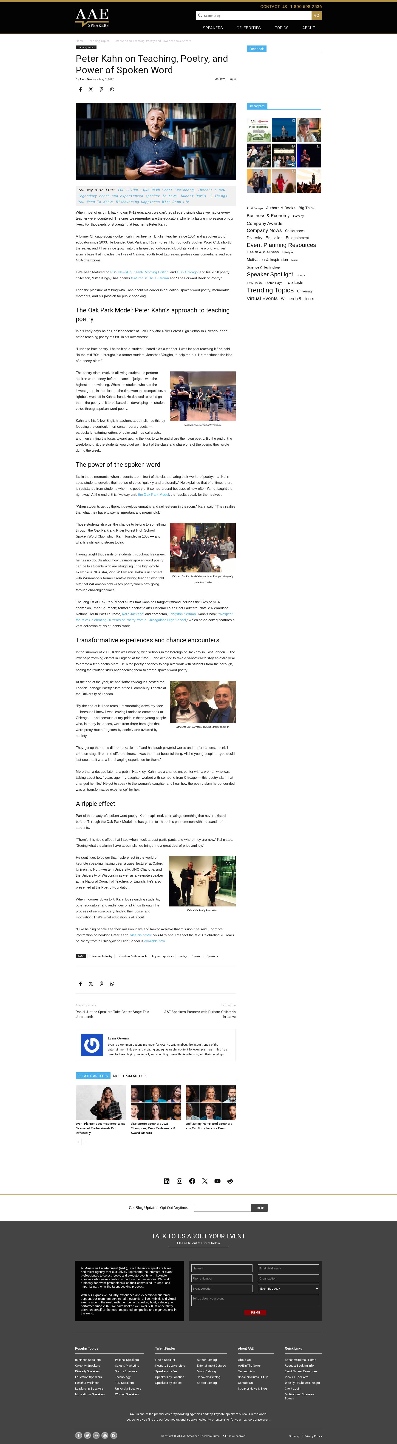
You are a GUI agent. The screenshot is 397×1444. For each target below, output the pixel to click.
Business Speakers (88, 1360)
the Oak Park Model (153, 494)
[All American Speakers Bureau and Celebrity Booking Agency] (92, 17)
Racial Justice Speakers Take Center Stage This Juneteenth (112, 1014)
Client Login (293, 1388)
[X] (91, 89)
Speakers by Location (169, 1377)
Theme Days (273, 283)
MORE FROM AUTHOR (129, 1076)
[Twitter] (87, 1438)
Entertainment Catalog (211, 1365)
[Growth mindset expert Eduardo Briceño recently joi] (284, 130)
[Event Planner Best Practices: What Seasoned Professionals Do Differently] (101, 1102)
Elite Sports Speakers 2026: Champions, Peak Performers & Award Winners (153, 1128)
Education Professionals (132, 956)
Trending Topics (98, 41)
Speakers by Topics (168, 1383)
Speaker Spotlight (270, 274)
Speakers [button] (213, 27)
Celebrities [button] (249, 27)
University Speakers (128, 1388)
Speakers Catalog (209, 1377)
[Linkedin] (96, 1438)
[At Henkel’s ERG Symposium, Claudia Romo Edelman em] (284, 181)
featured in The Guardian (150, 278)
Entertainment (297, 238)
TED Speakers (124, 1383)
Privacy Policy (313, 1436)
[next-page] (86, 1142)
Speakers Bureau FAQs (253, 1377)
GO (316, 15)
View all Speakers (296, 1377)
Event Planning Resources (281, 245)
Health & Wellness (263, 252)
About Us (244, 1360)
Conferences (295, 231)
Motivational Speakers (90, 1394)
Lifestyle (287, 252)
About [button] (308, 27)
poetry (183, 956)
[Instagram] (113, 1438)
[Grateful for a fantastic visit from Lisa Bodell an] (309, 130)
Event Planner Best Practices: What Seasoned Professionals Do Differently (100, 1128)
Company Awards (264, 223)
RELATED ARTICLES (93, 1076)
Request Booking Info (299, 1365)
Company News (264, 230)
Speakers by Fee (166, 1371)
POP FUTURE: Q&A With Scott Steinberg (156, 190)
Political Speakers (127, 1360)
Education (274, 238)
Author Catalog (207, 1360)
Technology (122, 1377)
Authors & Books (280, 208)
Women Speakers (127, 1394)
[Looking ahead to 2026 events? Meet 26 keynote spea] (284, 155)
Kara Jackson (132, 614)
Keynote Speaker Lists (170, 1365)
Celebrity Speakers (87, 1365)
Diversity (254, 237)
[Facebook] (80, 89)
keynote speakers (162, 956)
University (304, 291)
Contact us (273, 6)
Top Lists (294, 282)
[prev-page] (79, 1142)
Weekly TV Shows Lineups (302, 1383)
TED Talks (254, 283)
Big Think (307, 208)
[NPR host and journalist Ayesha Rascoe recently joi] (259, 155)
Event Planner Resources (301, 1371)
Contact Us (245, 1383)
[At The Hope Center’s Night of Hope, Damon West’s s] (309, 155)
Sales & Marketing (127, 1365)
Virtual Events (262, 298)
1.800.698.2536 (306, 6)
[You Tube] (104, 1438)
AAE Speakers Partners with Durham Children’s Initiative (200, 1014)
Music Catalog (206, 1371)
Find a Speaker (165, 1360)
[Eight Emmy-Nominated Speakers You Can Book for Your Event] (211, 1102)
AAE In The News (249, 1365)
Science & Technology (264, 267)
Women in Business (297, 299)
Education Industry (101, 956)
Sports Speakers (126, 1371)
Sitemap (294, 1436)
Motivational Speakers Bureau (300, 1396)
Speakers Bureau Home (300, 1360)
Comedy (298, 216)
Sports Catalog (207, 1383)
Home (80, 41)
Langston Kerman (182, 614)
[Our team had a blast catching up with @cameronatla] (259, 181)
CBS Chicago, (188, 272)
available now (154, 941)
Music (294, 260)
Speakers (212, 956)
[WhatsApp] (112, 89)
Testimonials (246, 1371)
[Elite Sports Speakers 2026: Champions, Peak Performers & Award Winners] (156, 1102)
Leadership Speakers (89, 1388)
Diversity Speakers (87, 1371)
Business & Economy (268, 215)
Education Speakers (88, 1377)
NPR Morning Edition (152, 272)
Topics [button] (282, 27)
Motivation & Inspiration (267, 260)
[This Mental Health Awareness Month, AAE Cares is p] (259, 130)
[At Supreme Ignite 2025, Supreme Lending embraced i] (309, 181)
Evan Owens (87, 79)
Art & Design (255, 208)
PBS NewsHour (122, 272)
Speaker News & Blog (252, 1388)
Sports (301, 275)
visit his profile (141, 935)
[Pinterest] (101, 89)
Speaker (197, 956)
